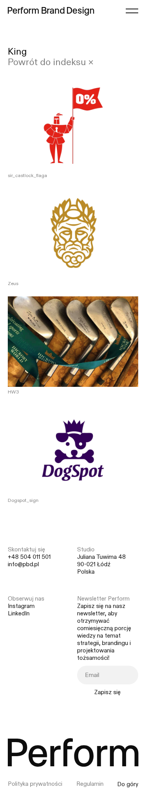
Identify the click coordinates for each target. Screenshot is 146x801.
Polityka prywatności (35, 784)
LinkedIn (19, 613)
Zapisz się (107, 692)
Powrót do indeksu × (50, 62)
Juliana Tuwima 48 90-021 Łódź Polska (101, 564)
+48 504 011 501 (29, 557)
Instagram (21, 606)
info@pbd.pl (23, 564)
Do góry (127, 784)
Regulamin (90, 784)
